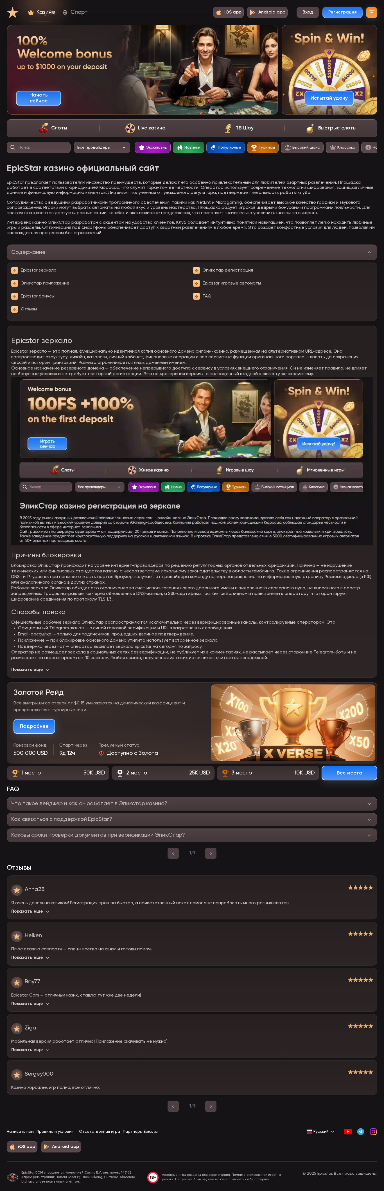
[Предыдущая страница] (173, 1106)
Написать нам (20, 1132)
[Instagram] (373, 1131)
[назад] (173, 853)
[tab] (53, 128)
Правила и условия (55, 1132)
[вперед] (210, 853)
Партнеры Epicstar (141, 1132)
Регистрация (342, 12)
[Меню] (371, 12)
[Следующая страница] (210, 1106)
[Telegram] (360, 1131)
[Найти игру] (13, 147)
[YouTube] (348, 1131)
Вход (307, 12)
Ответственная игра (99, 1132)
